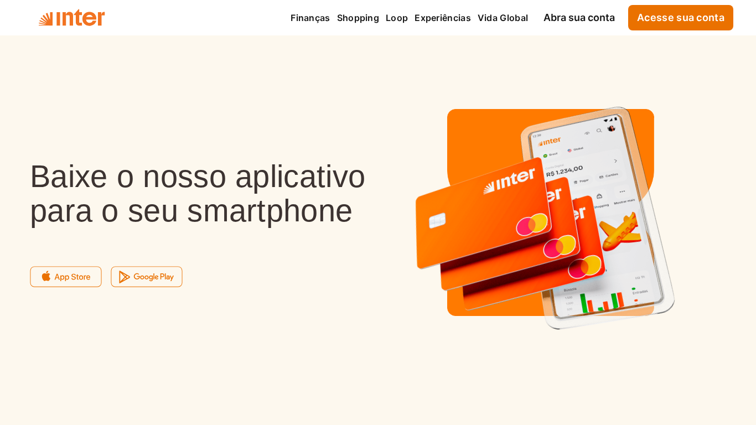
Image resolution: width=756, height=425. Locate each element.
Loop (397, 17)
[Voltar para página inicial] (71, 18)
